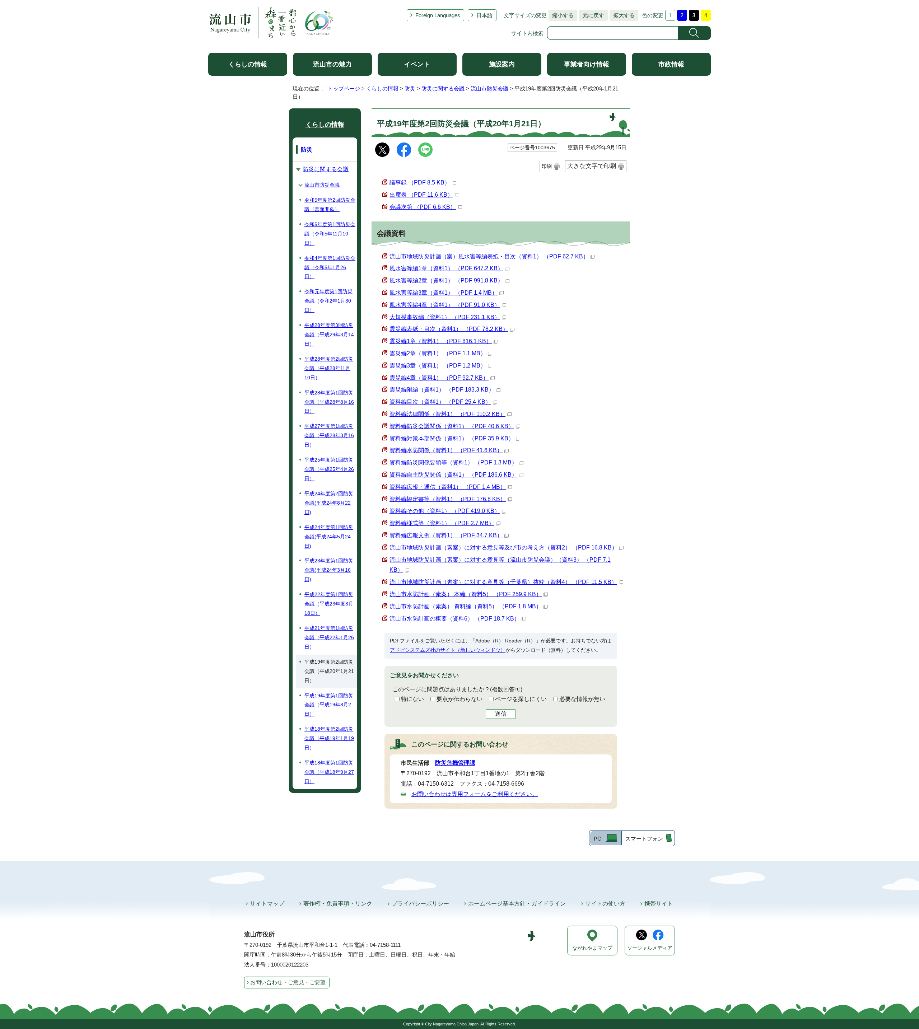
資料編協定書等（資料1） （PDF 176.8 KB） (447, 499)
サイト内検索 (527, 33)
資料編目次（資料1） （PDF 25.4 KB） (440, 402)
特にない (412, 699)
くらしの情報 (247, 64)
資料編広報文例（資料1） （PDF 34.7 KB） (446, 535)
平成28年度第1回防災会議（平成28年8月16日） (329, 402)
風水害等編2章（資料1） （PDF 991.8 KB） (446, 280)
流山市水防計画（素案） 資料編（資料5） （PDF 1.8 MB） (465, 606)
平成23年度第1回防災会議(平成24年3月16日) (328, 570)
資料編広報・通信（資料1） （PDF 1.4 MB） (447, 487)
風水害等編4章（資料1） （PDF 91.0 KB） (444, 305)
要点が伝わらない (459, 699)
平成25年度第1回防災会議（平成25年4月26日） (329, 469)
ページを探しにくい (521, 699)
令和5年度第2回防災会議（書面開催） (329, 204)
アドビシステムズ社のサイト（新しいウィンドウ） (447, 650)
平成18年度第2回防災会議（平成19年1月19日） (329, 738)
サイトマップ (267, 904)
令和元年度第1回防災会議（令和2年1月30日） (328, 301)
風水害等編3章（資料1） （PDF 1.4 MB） (443, 293)
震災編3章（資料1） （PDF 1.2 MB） (437, 366)
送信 (501, 714)
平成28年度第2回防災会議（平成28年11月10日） (328, 368)
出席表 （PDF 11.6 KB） (421, 195)
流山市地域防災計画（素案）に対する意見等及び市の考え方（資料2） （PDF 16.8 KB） (503, 547)
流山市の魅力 (332, 64)
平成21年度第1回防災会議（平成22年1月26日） (329, 637)
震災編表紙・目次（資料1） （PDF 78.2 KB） (448, 329)
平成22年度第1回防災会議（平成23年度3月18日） (328, 603)
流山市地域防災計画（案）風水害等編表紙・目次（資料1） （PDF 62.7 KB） (489, 256)
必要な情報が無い (582, 699)
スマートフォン (644, 839)
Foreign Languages (437, 15)
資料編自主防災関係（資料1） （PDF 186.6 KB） (453, 475)
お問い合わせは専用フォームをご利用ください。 (474, 794)
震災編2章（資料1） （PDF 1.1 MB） (437, 353)
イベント (417, 64)
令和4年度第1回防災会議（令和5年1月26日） (329, 267)
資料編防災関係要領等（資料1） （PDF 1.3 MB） (453, 462)
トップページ (344, 88)
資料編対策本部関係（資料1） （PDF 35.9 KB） (451, 438)
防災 (410, 88)
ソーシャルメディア (649, 948)
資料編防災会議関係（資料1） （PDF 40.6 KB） (451, 426)
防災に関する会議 (443, 88)
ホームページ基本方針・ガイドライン (517, 904)
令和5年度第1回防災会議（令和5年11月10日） (329, 233)
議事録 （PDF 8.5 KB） (419, 182)
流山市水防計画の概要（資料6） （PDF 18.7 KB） (454, 619)
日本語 (484, 15)
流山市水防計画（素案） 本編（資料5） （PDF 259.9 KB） (465, 594)
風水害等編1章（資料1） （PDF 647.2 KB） (446, 268)
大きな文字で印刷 (591, 166)
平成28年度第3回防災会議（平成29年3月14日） (329, 334)
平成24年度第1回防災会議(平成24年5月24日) (328, 536)
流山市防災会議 (489, 88)
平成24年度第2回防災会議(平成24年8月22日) (328, 503)
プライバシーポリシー (420, 904)
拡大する (622, 15)
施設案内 (502, 64)
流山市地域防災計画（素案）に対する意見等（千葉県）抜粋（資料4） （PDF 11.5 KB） (503, 582)
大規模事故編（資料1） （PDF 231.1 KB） (444, 317)
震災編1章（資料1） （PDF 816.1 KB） (440, 341)
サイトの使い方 (605, 904)
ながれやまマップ (592, 948)
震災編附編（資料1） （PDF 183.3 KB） (441, 390)
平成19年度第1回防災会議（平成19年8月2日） (328, 705)
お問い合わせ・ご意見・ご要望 (288, 982)
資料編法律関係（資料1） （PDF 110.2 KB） (447, 414)
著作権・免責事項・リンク (337, 904)
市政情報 (671, 64)
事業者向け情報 (586, 64)
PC (597, 839)
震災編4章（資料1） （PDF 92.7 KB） (439, 378)
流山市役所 (259, 934)
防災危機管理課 (455, 763)
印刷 (547, 166)
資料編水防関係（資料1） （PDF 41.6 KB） (446, 450)
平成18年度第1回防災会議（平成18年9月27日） (329, 772)
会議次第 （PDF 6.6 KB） (422, 207)
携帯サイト (658, 904)
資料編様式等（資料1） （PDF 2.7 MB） (441, 523)
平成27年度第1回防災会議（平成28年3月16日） (329, 435)
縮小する (561, 15)
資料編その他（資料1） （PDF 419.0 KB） (444, 511)
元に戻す (591, 15)
